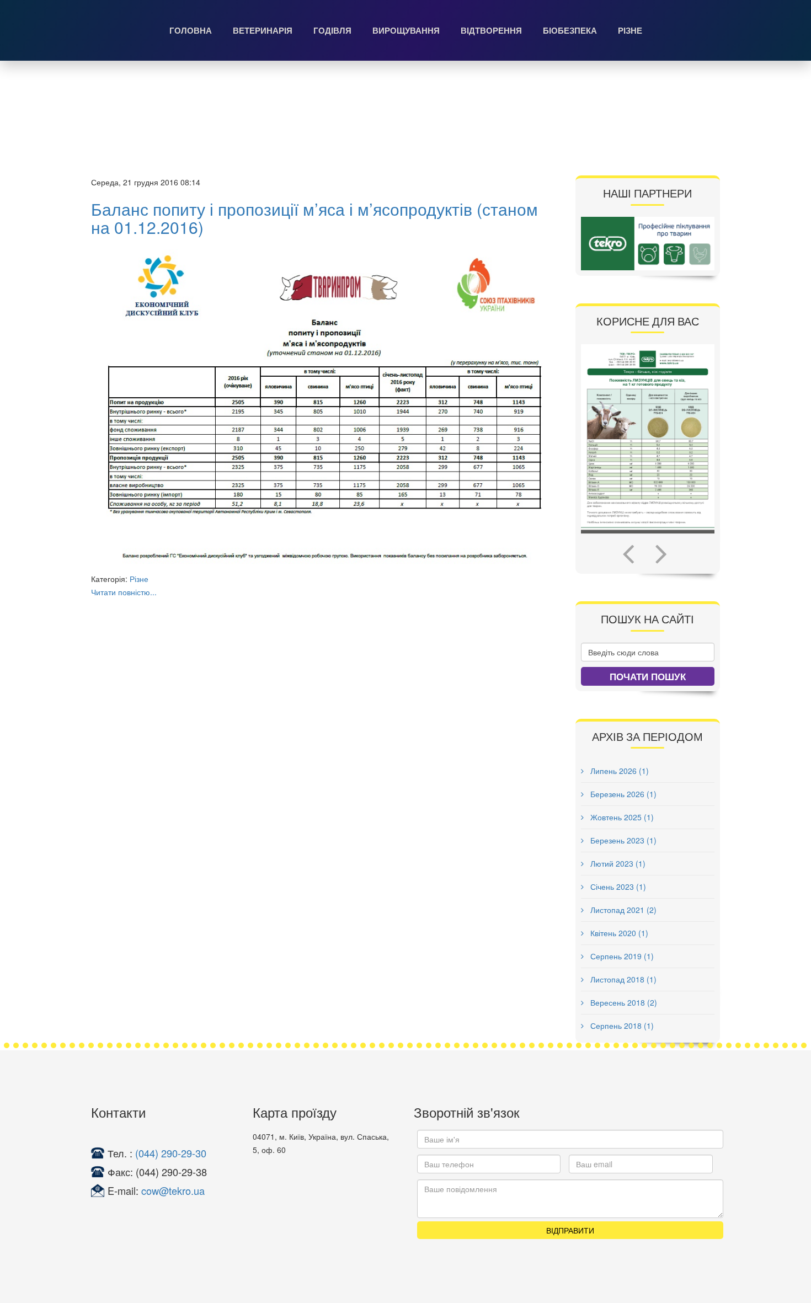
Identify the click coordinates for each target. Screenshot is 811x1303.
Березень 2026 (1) (622, 793)
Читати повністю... (124, 591)
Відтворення (491, 30)
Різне (630, 30)
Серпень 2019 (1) (621, 956)
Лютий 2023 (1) (616, 863)
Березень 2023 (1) (622, 840)
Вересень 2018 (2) (622, 1002)
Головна (190, 30)
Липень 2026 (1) (618, 770)
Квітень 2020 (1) (618, 932)
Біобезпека (570, 30)
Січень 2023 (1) (617, 886)
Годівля (332, 30)
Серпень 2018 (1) (621, 1025)
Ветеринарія (262, 30)
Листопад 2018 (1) (622, 979)
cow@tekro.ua (173, 1190)
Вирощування (406, 30)
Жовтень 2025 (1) (621, 817)
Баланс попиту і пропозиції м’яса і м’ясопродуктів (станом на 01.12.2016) (314, 218)
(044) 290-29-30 (170, 1153)
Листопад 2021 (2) (622, 909)
